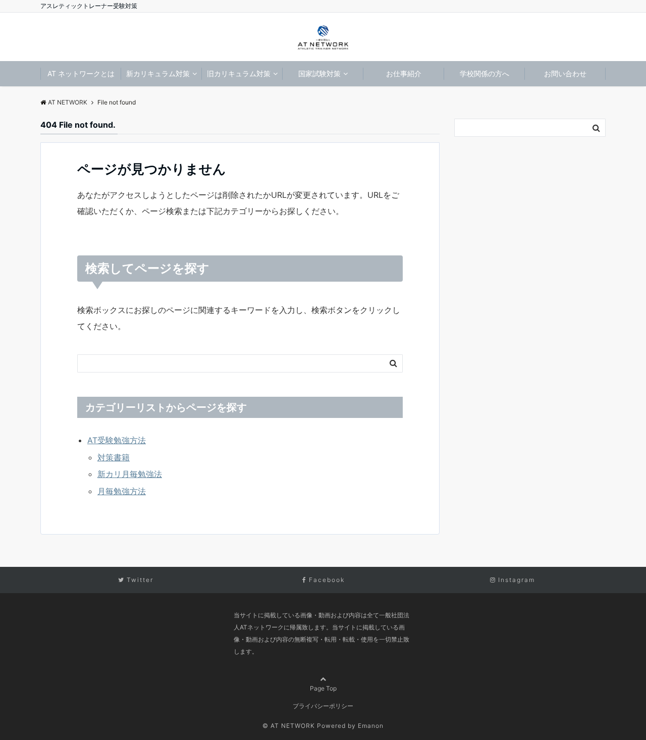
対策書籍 (113, 457)
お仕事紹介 (403, 73)
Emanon (371, 725)
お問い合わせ (565, 73)
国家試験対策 (319, 73)
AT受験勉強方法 (116, 440)
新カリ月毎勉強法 (129, 474)
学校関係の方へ (484, 73)
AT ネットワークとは (81, 73)
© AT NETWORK (288, 725)
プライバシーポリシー (323, 706)
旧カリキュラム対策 (239, 73)
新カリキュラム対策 (158, 73)
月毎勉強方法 (121, 491)
